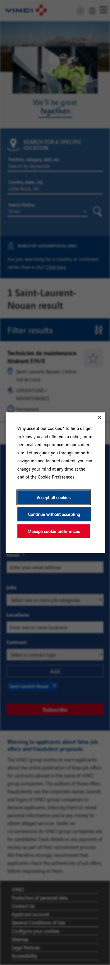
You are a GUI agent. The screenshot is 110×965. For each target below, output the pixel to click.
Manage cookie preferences (53, 531)
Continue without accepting (54, 514)
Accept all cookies (53, 497)
